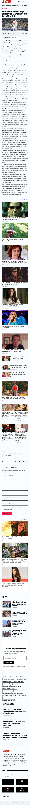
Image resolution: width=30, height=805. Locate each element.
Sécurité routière (17, 683)
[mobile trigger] (27, 1)
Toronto (4, 8)
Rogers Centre (13, 152)
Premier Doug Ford (8, 691)
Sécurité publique (7, 698)
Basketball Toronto (16, 686)
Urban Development (17, 693)
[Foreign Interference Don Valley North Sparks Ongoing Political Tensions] (6, 633)
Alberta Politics (7, 681)
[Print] (13, 33)
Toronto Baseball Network (18, 132)
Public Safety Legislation (9, 688)
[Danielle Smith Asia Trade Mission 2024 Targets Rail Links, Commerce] (6, 623)
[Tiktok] (8, 790)
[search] (16, 2)
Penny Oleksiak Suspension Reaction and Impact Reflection (13, 723)
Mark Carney (6, 686)
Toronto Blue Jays (10, 676)
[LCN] (7, 1)
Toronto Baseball (21, 679)
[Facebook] (8, 782)
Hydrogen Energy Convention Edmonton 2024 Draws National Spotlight (19, 603)
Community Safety (19, 691)
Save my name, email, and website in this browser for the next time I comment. (16, 508)
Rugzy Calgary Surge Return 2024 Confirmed (19, 612)
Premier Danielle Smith (9, 679)
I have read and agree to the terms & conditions (15, 666)
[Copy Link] (11, 33)
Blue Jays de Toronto (18, 681)
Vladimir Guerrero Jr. (8, 700)
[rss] (22, 790)
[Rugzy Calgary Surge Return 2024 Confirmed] (6, 614)
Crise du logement (18, 698)
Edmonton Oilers (7, 683)
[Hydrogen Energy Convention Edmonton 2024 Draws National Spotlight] (6, 604)
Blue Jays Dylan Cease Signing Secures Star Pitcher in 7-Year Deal (14, 711)
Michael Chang (8, 37)
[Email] (8, 33)
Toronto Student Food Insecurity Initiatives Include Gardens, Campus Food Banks (14, 735)
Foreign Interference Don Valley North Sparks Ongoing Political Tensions (19, 632)
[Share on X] (5, 33)
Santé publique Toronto (19, 695)
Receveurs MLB (7, 693)
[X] (22, 782)
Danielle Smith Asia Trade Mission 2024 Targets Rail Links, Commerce (18, 622)
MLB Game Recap (7, 695)
